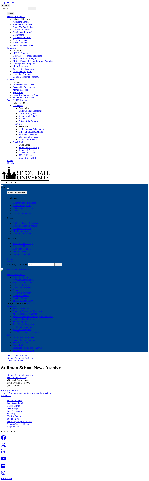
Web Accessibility (15, 411)
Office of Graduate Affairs (31, 131)
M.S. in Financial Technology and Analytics (33, 61)
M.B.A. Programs (21, 53)
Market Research (20, 90)
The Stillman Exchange (23, 97)
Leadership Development (24, 87)
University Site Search (17, 264)
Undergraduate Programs (24, 63)
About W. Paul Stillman (24, 27)
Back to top (6, 478)
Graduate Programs (27, 113)
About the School (21, 22)
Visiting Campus (14, 416)
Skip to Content (8, 2)
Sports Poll (18, 92)
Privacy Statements (10, 390)
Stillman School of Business (20, 358)
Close (10, 14)
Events (10, 160)
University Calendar (28, 152)
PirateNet (11, 163)
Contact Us (6, 395)
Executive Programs (22, 74)
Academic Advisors (22, 37)
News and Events (21, 40)
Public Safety (13, 419)
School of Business (16, 16)
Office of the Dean (21, 29)
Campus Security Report (18, 424)
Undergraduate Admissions (31, 129)
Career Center (13, 405)
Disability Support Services (19, 421)
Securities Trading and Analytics (27, 95)
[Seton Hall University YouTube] (4, 459)
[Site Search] (2, 185)
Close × (5, 5)
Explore (10, 79)
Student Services (14, 400)
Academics (18, 105)
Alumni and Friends (28, 139)
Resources (17, 124)
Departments (18, 35)
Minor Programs (20, 66)
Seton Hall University (17, 100)
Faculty (22, 118)
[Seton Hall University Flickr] (4, 466)
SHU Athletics (25, 155)
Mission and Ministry (28, 137)
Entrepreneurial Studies (23, 84)
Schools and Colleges (28, 116)
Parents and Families (16, 403)
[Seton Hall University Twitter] (4, 445)
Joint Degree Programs (23, 69)
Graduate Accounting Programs (27, 56)
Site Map (11, 413)
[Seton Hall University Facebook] (4, 438)
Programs (11, 48)
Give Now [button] (31, 303)
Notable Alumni (20, 42)
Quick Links (18, 142)
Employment (13, 426)
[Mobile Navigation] (8, 188)
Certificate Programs (22, 71)
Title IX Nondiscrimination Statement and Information (26, 393)
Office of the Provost (28, 121)
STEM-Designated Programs (26, 76)
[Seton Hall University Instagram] (4, 473)
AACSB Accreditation (23, 24)
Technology (12, 408)
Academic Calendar (28, 134)
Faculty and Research (23, 32)
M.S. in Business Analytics (25, 58)
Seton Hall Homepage (29, 147)
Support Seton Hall (27, 158)
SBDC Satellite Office (23, 45)
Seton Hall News (26, 150)
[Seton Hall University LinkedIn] (4, 452)
